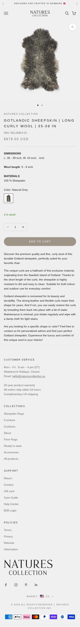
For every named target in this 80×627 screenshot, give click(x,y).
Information (11, 549)
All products (11, 458)
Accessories (11, 452)
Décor (7, 433)
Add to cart (40, 241)
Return (8, 478)
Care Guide (11, 497)
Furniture (9, 420)
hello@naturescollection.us (28, 376)
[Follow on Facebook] (6, 585)
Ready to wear (13, 445)
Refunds (9, 542)
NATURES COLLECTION (21, 114)
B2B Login (10, 510)
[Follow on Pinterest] (26, 585)
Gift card (9, 491)
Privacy (8, 536)
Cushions (9, 426)
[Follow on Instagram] (16, 585)
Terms (7, 530)
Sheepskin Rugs (14, 413)
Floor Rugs (10, 439)
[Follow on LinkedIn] (36, 585)
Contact (8, 484)
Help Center (11, 504)
